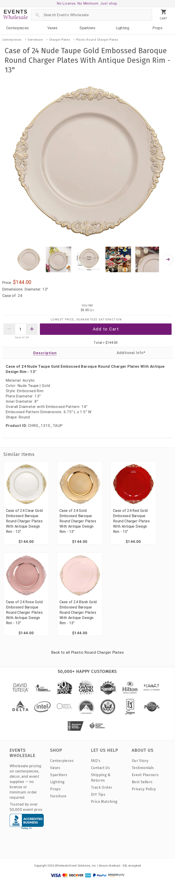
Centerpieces (17, 28)
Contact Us (100, 768)
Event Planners (145, 775)
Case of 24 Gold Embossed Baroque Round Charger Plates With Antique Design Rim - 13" (77, 521)
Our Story (140, 761)
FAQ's (95, 761)
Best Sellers (142, 782)
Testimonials (143, 768)
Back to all (87, 652)
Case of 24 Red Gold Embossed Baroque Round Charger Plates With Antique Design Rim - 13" (131, 521)
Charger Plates (59, 39)
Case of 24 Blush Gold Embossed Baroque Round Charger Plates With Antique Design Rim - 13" (78, 612)
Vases (52, 28)
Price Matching (104, 801)
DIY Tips (98, 794)
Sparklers (87, 28)
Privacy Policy (144, 789)
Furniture (58, 796)
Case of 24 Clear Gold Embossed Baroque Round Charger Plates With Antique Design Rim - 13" (24, 521)
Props (157, 28)
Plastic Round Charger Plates (97, 39)
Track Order (101, 787)
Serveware (35, 39)
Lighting (122, 28)
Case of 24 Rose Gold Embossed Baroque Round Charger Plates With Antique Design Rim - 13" (24, 612)
